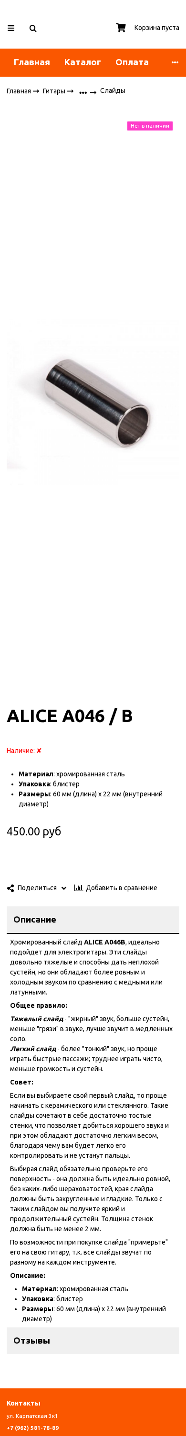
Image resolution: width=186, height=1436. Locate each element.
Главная (32, 62)
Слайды (112, 90)
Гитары (55, 90)
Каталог (82, 62)
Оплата (132, 62)
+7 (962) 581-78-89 (33, 1428)
